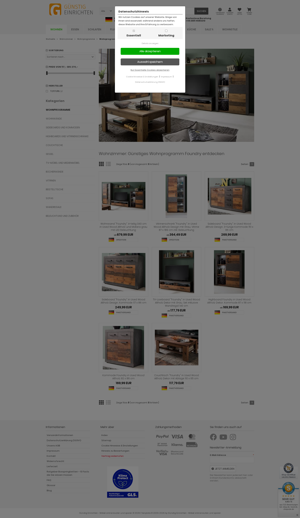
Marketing (166, 35)
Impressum (166, 76)
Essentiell (134, 35)
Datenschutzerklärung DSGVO (150, 82)
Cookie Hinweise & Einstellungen (142, 76)
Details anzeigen (150, 43)
